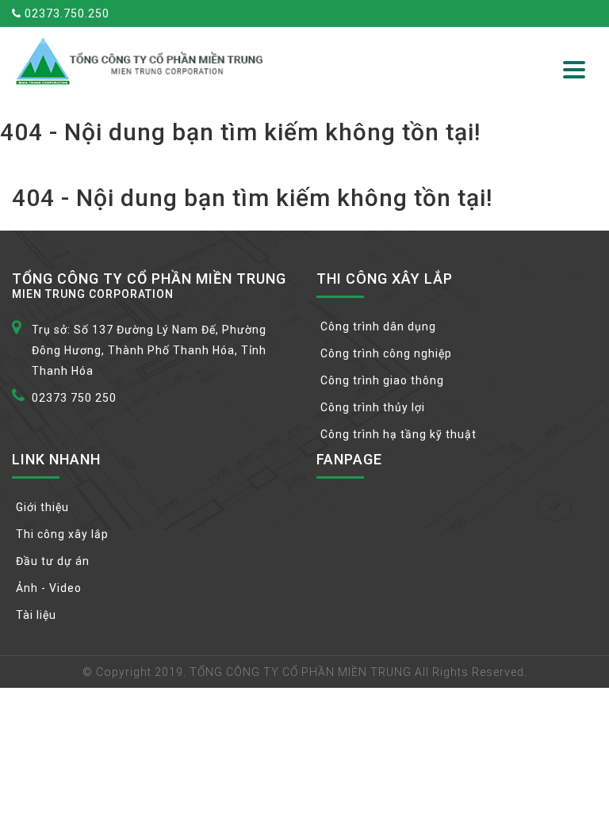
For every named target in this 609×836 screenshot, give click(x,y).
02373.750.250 (65, 13)
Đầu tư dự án (53, 561)
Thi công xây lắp (62, 534)
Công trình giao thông (382, 380)
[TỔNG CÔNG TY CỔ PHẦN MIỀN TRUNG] (142, 61)
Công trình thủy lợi (372, 407)
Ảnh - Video (49, 588)
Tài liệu (36, 615)
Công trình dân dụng (378, 326)
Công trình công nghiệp (386, 353)
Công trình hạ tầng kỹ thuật (398, 434)
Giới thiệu (42, 507)
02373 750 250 (74, 397)
